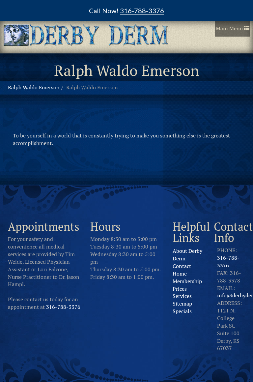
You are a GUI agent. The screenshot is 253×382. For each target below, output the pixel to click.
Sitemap (182, 303)
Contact (182, 266)
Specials (182, 311)
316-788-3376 (63, 307)
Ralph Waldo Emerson (34, 87)
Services (182, 296)
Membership (187, 281)
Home (180, 273)
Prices (180, 288)
